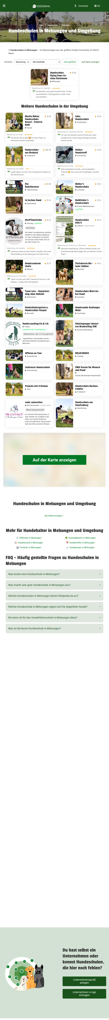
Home (41, 25)
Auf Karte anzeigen (90, 62)
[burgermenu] (4, 6)
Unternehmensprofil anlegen (84, 981)
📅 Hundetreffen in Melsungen (80, 542)
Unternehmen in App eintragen (84, 994)
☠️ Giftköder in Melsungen (28, 538)
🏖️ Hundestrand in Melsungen (28, 542)
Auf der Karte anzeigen (54, 459)
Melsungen (66, 25)
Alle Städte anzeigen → (54, 516)
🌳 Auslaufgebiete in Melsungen (80, 538)
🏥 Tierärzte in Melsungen (28, 547)
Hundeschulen (53, 25)
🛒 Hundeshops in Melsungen (80, 547)
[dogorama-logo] (41, 6)
